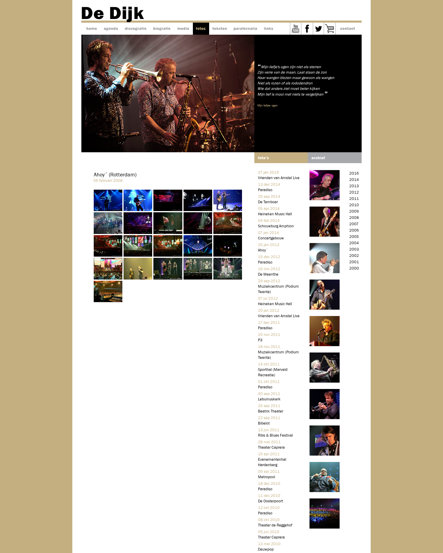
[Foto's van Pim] (324, 345)
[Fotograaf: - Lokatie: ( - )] (109, 210)
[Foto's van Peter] (324, 418)
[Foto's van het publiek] (324, 527)
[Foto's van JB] (324, 454)
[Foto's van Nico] (324, 308)
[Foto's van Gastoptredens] (324, 491)
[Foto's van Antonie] (324, 199)
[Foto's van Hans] (324, 235)
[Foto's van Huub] (324, 272)
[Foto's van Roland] (324, 381)
